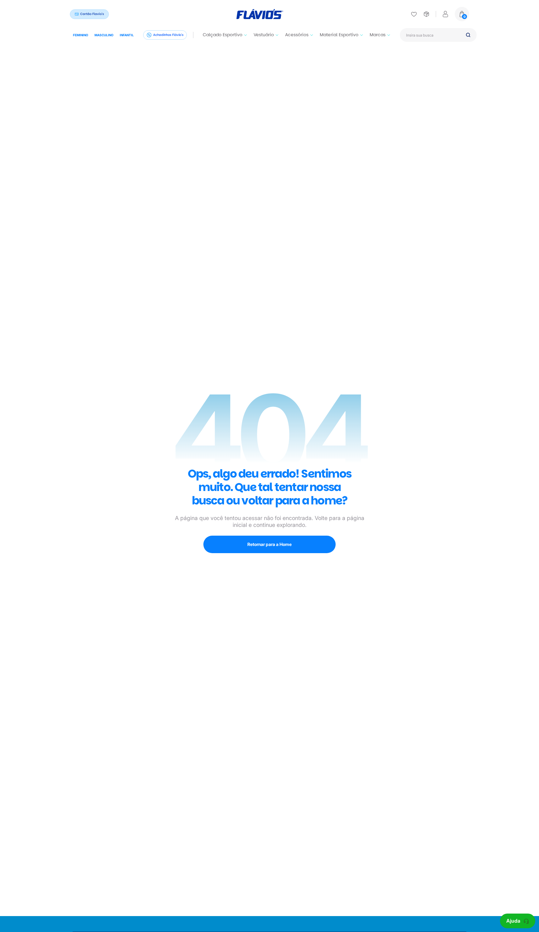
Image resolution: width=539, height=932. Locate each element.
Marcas (378, 35)
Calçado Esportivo (222, 35)
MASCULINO (104, 35)
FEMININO (80, 35)
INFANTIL (127, 35)
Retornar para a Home (269, 544)
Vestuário (264, 35)
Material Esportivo (339, 35)
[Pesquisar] (468, 35)
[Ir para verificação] (414, 14)
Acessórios (296, 35)
